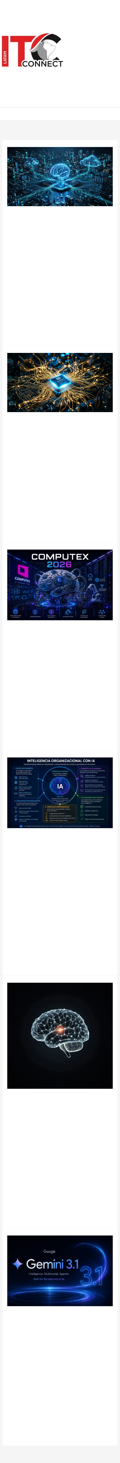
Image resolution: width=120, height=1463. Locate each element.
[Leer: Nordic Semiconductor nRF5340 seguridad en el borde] (60, 382)
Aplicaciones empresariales (96, 30)
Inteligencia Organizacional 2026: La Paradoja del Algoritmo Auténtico (59, 849)
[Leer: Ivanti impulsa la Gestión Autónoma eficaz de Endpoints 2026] (60, 176)
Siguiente (38, 1449)
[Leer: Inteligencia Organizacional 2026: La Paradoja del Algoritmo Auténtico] (60, 792)
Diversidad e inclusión (94, 83)
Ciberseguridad (97, 42)
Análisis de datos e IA (92, 15)
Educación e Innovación (94, 53)
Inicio (87, 3)
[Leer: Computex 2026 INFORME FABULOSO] (60, 584)
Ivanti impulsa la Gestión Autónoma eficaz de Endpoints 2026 (55, 227)
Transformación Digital (97, 68)
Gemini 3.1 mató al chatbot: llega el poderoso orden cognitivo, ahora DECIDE (59, 1327)
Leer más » (19, 326)
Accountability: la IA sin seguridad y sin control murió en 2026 (58, 1110)
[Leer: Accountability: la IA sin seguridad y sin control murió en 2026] (60, 1035)
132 (20, 1449)
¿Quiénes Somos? (91, 99)
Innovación (18, 653)
